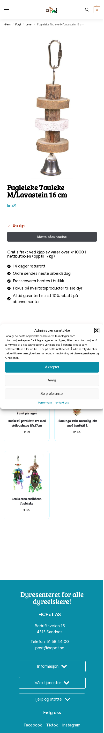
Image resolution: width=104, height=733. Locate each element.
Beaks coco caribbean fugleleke (27, 501)
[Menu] (11, 9)
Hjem (7, 24)
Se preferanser (52, 393)
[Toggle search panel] (87, 9)
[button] (96, 330)
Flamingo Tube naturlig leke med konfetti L (77, 423)
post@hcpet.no (49, 647)
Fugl (18, 24)
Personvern (45, 402)
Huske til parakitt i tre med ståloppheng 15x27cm (27, 423)
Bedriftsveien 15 (50, 625)
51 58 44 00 (57, 641)
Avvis (52, 380)
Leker (29, 24)
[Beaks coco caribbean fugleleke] (26, 474)
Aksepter (52, 367)
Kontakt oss (61, 402)
